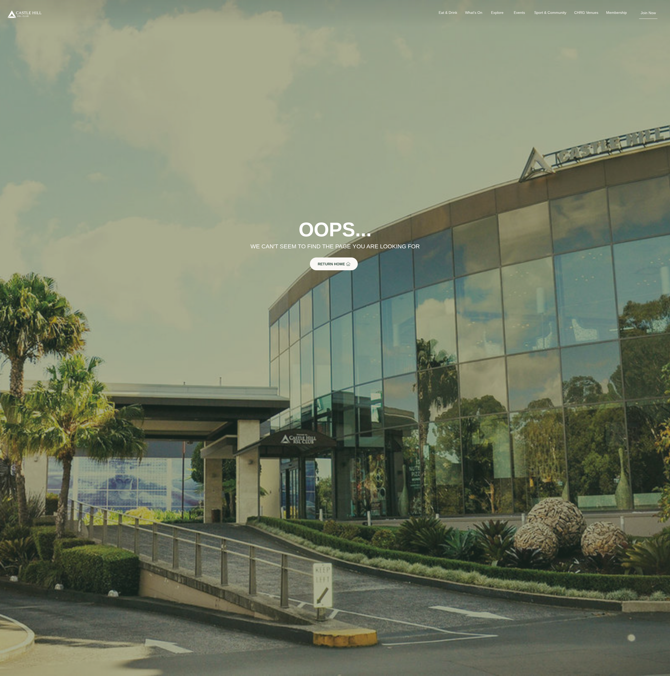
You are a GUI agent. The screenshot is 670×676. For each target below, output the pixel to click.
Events (519, 12)
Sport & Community (550, 12)
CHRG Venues (586, 12)
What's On (473, 12)
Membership (616, 12)
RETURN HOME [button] (332, 264)
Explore (497, 12)
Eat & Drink (448, 12)
